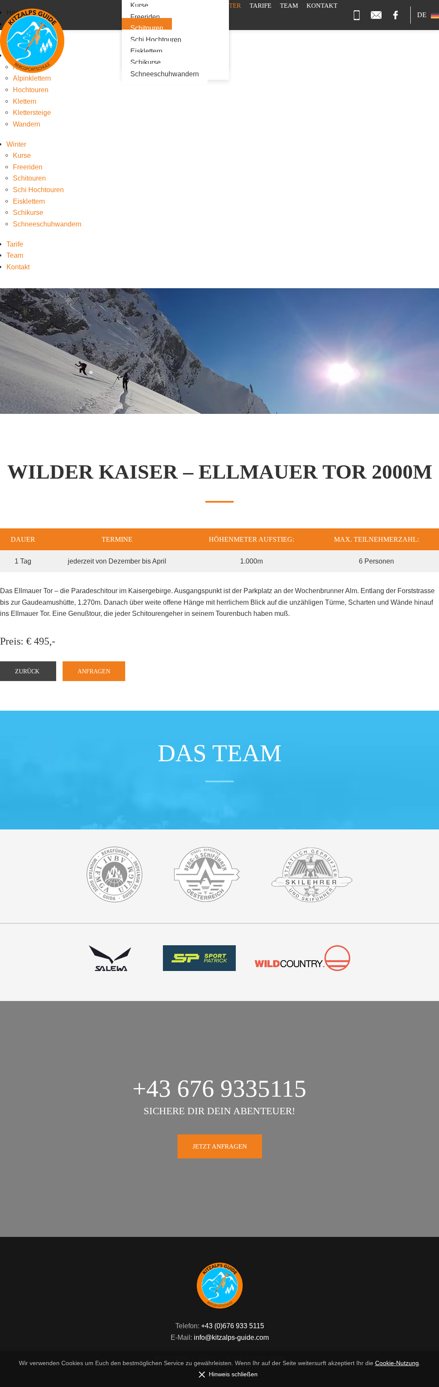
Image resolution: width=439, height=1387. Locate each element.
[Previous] (49, 396)
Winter (16, 144)
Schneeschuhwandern (164, 74)
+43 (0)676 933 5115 (232, 1326)
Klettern (24, 101)
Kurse (22, 155)
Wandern (26, 124)
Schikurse (145, 62)
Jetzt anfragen (219, 1146)
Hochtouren (30, 89)
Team (14, 255)
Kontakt (18, 267)
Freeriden (145, 17)
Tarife (14, 244)
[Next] (390, 396)
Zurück (28, 671)
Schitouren (146, 28)
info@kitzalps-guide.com (231, 1337)
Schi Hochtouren (155, 39)
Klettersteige (32, 112)
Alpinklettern (32, 78)
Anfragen (94, 671)
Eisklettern (146, 51)
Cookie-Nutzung (397, 1363)
